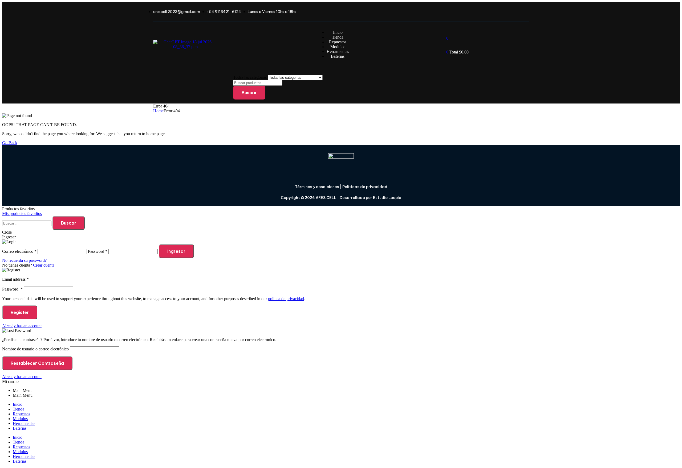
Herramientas (24, 423)
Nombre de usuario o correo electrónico (35, 349)
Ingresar (176, 251)
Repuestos (21, 414)
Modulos (20, 418)
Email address (15, 279)
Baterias (19, 428)
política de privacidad (286, 298)
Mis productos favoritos (22, 213)
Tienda (18, 409)
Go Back (9, 142)
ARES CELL (325, 197)
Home (158, 111)
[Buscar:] (27, 223)
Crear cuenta (43, 265)
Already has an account (22, 326)
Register (20, 312)
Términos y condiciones (317, 186)
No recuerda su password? (24, 260)
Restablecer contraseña (37, 363)
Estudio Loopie (387, 197)
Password (12, 289)
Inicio (17, 404)
